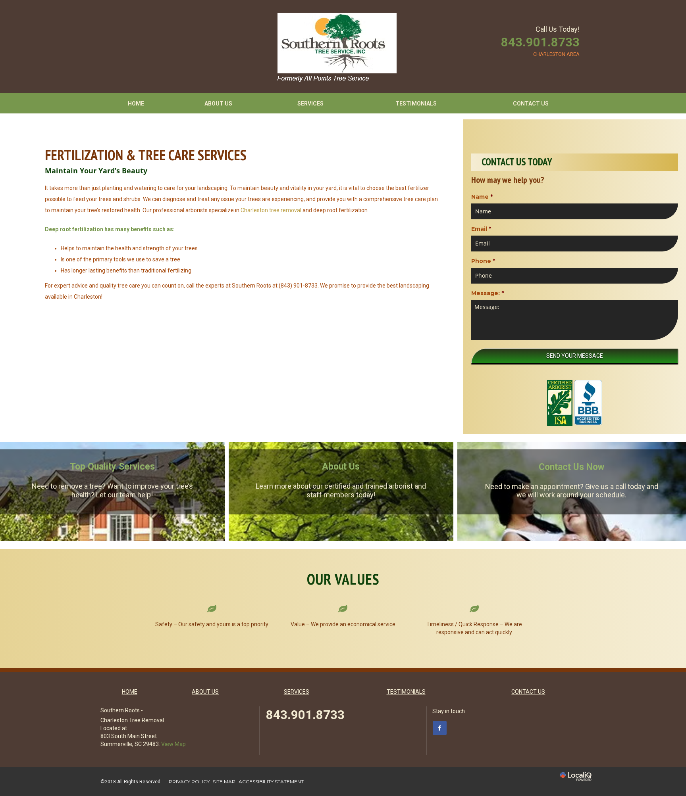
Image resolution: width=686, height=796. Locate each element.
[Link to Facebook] (440, 728)
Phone (483, 261)
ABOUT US (218, 103)
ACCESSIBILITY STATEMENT (271, 781)
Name (482, 196)
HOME (136, 103)
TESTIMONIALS (416, 103)
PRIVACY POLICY (189, 781)
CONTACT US (531, 103)
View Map (173, 744)
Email (481, 228)
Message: (487, 293)
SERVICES (310, 103)
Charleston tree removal (271, 210)
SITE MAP (224, 781)
